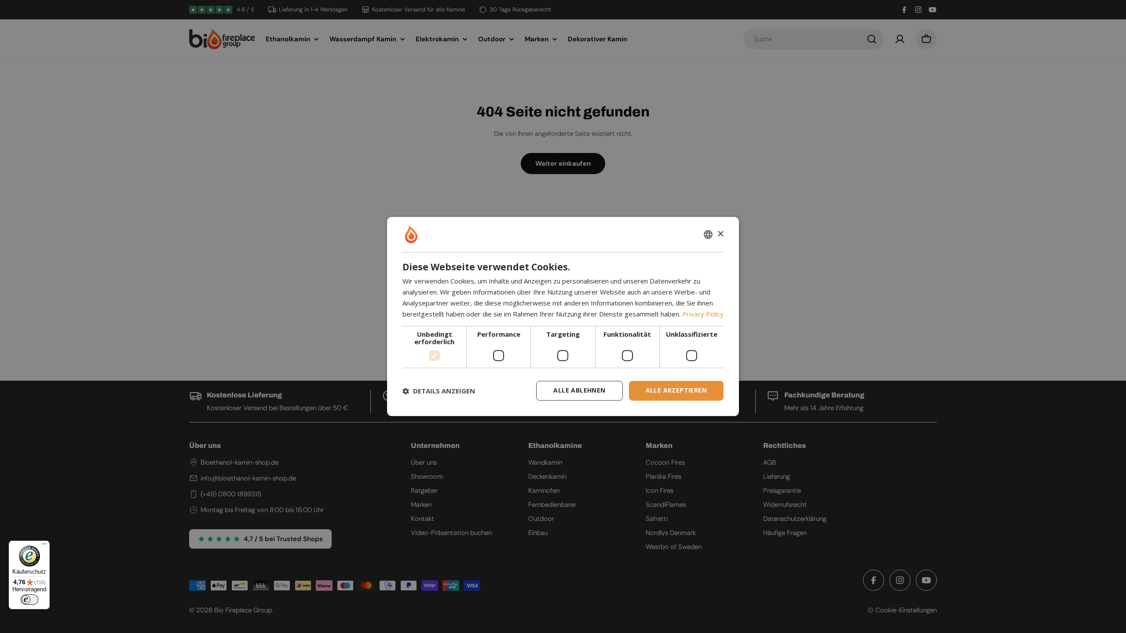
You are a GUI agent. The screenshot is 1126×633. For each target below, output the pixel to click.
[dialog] (563, 316)
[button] (438, 391)
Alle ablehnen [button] (579, 390)
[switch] (29, 599)
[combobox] (708, 234)
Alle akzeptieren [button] (676, 390)
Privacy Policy (703, 313)
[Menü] (44, 546)
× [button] (720, 234)
